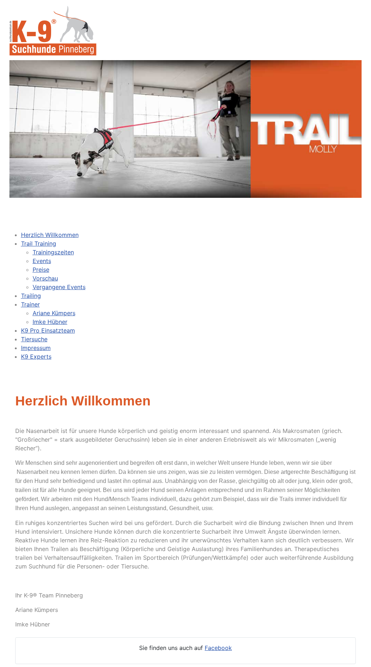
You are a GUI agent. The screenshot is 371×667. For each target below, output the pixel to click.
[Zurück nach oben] (358, 653)
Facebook (218, 647)
